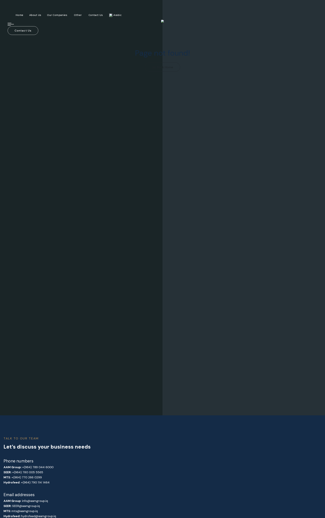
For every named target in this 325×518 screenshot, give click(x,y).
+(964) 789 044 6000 (37, 467)
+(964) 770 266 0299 (27, 477)
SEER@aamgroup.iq (26, 506)
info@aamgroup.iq (35, 501)
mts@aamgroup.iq (25, 511)
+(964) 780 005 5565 (27, 472)
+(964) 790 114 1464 (35, 482)
